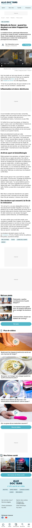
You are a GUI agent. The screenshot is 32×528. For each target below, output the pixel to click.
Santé (3, 7)
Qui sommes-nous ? (7, 500)
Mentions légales (6, 502)
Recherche (22, 526)
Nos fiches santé (10, 455)
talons (13, 79)
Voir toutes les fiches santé (16, 475)
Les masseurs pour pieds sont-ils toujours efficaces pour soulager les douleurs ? (22, 309)
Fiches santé (16, 526)
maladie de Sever (8, 80)
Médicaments (19, 492)
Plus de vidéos (9, 331)
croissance (5, 235)
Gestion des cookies (22, 500)
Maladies (13, 17)
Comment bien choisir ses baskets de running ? (22, 317)
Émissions (28, 7)
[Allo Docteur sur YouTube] (6, 517)
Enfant (3, 242)
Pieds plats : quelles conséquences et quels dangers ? (21, 301)
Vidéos (9, 526)
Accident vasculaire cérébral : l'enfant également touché (20, 465)
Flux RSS (4, 507)
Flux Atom (19, 507)
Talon (13, 239)
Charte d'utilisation (7, 505)
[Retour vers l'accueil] (16, 2)
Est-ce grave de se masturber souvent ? (14, 423)
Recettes (5, 489)
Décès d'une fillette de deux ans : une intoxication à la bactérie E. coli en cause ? (15, 400)
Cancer (11, 492)
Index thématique (21, 505)
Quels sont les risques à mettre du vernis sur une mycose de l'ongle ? (16, 353)
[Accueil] (16, 483)
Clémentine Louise (13, 44)
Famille (19, 7)
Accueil (3, 17)
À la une (3, 526)
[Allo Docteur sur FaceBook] (2, 517)
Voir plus (16, 324)
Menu (29, 526)
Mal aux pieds (19, 17)
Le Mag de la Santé (22, 239)
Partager (27, 45)
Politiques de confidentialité (20, 502)
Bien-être (11, 7)
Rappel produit (13, 489)
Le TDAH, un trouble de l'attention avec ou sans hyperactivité (7, 466)
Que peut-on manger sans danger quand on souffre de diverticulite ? (15, 377)
